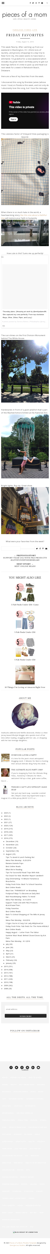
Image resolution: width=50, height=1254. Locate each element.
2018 (6, 832)
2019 (6, 829)
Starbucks (16, 1191)
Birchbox (41, 1084)
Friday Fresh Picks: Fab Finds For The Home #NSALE (27, 926)
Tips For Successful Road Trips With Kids (22, 872)
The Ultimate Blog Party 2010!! (27, 770)
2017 (6, 835)
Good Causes (7, 1141)
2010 (6, 982)
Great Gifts (21, 1141)
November (10, 845)
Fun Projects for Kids (38, 1127)
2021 (6, 822)
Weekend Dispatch (33, 1205)
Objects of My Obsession (35, 1163)
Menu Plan (6, 1163)
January (9, 963)
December (10, 841)
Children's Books (16, 1099)
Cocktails (18, 1106)
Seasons (33, 1184)
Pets (28, 1170)
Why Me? (33, 1212)
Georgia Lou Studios (17, 1245)
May (8, 951)
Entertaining (8, 1113)
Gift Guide (6, 1134)
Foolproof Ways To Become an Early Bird (23, 893)
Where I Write (21, 1212)
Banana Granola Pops (14, 863)
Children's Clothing (34, 1099)
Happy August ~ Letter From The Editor (22, 932)
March (9, 957)
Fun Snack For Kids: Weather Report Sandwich (24, 875)
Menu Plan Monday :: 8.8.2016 (18, 920)
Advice (5, 1077)
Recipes (24, 1184)
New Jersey (18, 1163)
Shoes (42, 1184)
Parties (20, 1170)
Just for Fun (35, 1148)
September (11, 851)
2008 (6, 988)
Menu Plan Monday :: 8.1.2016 (18, 941)
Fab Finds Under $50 (25, 1113)
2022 (6, 819)
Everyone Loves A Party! (24, 755)
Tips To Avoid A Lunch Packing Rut (20, 857)
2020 (6, 825)
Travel (31, 1198)
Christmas (6, 1106)
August (9, 854)
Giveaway (18, 1134)
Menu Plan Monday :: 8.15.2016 (18, 900)
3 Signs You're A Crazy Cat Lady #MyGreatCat (24, 923)
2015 (6, 966)
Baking (5, 1084)
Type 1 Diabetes (8, 1205)
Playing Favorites (10, 1177)
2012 (6, 976)
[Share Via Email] (46, 548)
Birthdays (6, 1092)
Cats (4, 1099)
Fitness (43, 1120)
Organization (8, 1170)
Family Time (23, 1120)
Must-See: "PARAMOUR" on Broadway (21, 890)
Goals (37, 1134)
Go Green (28, 1134)
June (8, 947)
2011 (6, 979)
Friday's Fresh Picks (17, 1127)
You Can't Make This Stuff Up (14, 1227)
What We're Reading (14, 869)
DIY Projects (30, 1106)
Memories (35, 1156)
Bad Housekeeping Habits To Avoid (20, 896)
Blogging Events (21, 1092)
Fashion (33, 1120)
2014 (6, 970)
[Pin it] (43, 548)
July (7, 944)
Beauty (14, 1084)
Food (4, 1127)
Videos (20, 1205)
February (10, 960)
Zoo (31, 1227)
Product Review (27, 1177)
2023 (6, 816)
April (8, 954)
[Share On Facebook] (40, 548)
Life (34, 30)
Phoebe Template (29, 1243)
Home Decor (7, 1148)
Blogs (33, 1092)
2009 (6, 985)
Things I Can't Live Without (14, 1198)
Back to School (35, 1077)
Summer (39, 1191)
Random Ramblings (10, 1184)
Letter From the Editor (12, 1156)
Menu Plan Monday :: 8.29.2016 (18, 860)
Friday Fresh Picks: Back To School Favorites (24, 884)
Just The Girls (21, 1148)
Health (31, 1141)
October (9, 848)
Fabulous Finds (22, 30)
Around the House (18, 1077)
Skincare (6, 1191)
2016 (6, 838)
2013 (6, 973)
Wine (41, 1212)
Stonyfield (28, 1191)
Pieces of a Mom (16, 1243)
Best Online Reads (13, 866)
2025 (6, 813)
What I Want (7, 1212)
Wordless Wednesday (11, 1220)
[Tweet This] (37, 548)
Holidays (41, 1141)
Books (40, 1092)
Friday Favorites (12, 908)
